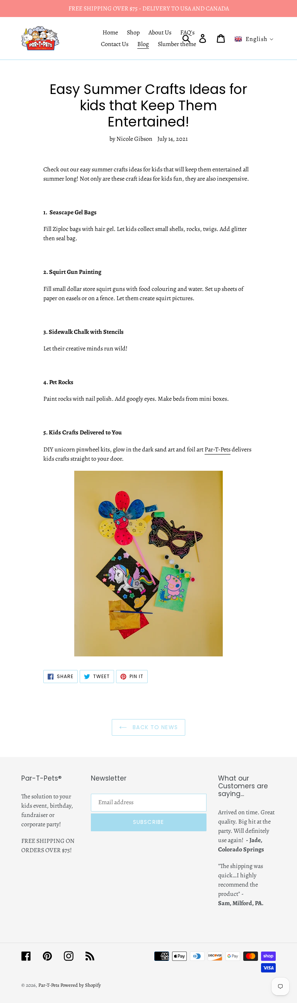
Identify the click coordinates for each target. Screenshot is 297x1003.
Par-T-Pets (217, 449)
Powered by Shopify (80, 985)
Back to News (154, 727)
